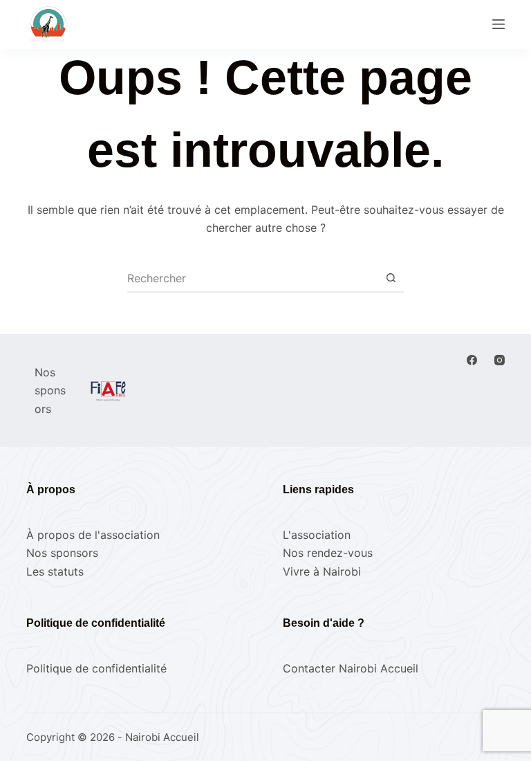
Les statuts (55, 571)
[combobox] (252, 278)
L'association (317, 535)
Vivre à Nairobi (322, 571)
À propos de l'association (93, 535)
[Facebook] (472, 360)
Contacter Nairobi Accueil (350, 668)
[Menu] (498, 24)
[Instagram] (499, 360)
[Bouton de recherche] (391, 278)
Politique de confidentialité (96, 668)
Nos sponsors (62, 553)
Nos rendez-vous (328, 553)
